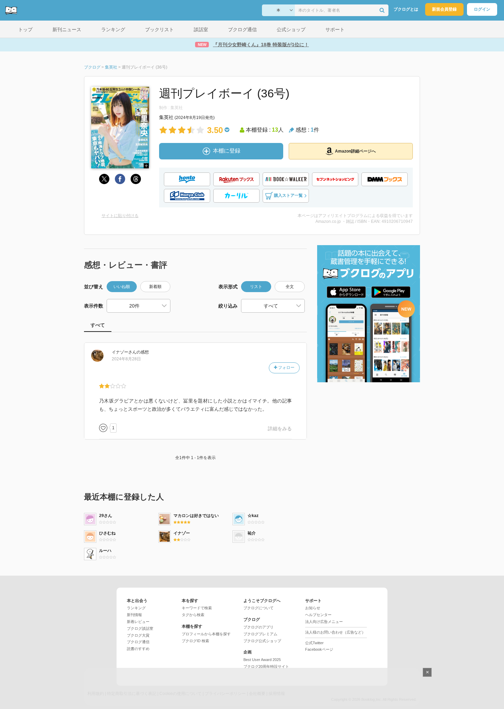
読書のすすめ (138, 649)
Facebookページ (319, 649)
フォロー (286, 367)
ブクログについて (258, 608)
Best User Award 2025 (262, 660)
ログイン (482, 9)
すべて (98, 325)
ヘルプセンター (318, 615)
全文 (290, 286)
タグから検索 (193, 615)
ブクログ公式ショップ (262, 641)
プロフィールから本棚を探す (206, 634)
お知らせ (312, 608)
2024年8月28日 (126, 359)
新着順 (155, 286)
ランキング (136, 608)
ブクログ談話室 (140, 628)
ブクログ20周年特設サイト (266, 666)
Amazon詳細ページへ (355, 151)
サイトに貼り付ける (120, 215)
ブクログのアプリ (258, 627)
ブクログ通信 (138, 642)
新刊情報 (134, 615)
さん (124, 352)
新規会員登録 (444, 9)
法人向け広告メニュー (324, 622)
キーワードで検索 (197, 608)
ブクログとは (406, 9)
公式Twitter (314, 643)
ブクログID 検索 (195, 641)
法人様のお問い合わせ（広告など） (335, 632)
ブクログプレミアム (260, 634)
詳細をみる (280, 428)
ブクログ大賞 (138, 635)
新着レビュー (138, 622)
